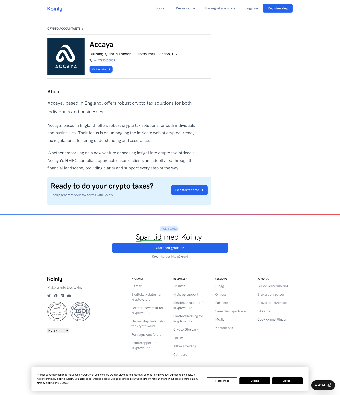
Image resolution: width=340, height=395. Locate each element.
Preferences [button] (61, 383)
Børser (161, 8)
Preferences (222, 380)
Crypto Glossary (185, 329)
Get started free (187, 190)
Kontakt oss (224, 328)
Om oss (220, 294)
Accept (287, 380)
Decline (255, 380)
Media (220, 319)
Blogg (219, 286)
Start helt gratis (167, 248)
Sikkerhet (264, 311)
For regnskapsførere (220, 8)
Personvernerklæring (272, 286)
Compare (180, 355)
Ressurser (183, 8)
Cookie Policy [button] (143, 379)
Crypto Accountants (63, 28)
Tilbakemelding (184, 346)
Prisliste (179, 286)
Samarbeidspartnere (230, 311)
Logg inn (251, 8)
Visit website (99, 69)
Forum (178, 338)
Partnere (221, 303)
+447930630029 (104, 60)
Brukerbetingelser (270, 294)
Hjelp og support (185, 294)
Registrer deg (278, 8)
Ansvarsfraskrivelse (272, 303)
